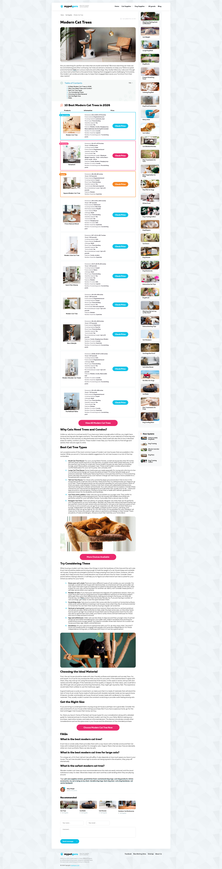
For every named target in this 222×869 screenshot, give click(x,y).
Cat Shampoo (147, 340)
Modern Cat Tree (71, 135)
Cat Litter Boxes (148, 367)
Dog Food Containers (149, 106)
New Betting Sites (139, 854)
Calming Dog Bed (148, 92)
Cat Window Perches (149, 146)
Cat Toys (63, 811)
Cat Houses (102, 811)
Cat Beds (83, 811)
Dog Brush (146, 297)
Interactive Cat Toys (149, 284)
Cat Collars (146, 133)
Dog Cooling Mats (148, 422)
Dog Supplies (140, 6)
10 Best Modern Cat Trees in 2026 (79, 86)
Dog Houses (146, 257)
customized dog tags (105, 779)
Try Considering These (76, 92)
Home (117, 6)
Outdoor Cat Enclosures (126, 811)
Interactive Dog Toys (149, 326)
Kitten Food (146, 203)
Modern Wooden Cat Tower (71, 378)
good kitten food (90, 779)
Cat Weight (146, 37)
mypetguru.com (75, 865)
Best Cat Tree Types (75, 90)
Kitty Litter (146, 119)
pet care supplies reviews (73, 779)
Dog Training (152, 443)
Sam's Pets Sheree (72, 285)
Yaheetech (71, 164)
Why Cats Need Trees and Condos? (80, 88)
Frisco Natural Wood (72, 224)
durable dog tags (96, 781)
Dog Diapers (147, 230)
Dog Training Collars (149, 216)
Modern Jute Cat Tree (71, 255)
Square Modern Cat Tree (71, 193)
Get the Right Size (74, 96)
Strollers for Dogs (148, 380)
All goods (151, 6)
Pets (82, 598)
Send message (68, 841)
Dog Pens (151, 455)
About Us (158, 854)
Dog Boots (146, 64)
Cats (74, 70)
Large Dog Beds (148, 50)
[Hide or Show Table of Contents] (131, 83)
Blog (159, 6)
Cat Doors (146, 243)
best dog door (109, 781)
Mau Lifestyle (71, 343)
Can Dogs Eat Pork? (149, 353)
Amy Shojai (70, 788)
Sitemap (151, 854)
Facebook (128, 854)
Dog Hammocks (148, 271)
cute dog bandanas (122, 781)
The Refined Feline (71, 411)
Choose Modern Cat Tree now (98, 728)
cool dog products (121, 779)
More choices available (98, 557)
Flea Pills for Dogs (148, 190)
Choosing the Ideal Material (77, 94)
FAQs (70, 98)
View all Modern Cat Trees (98, 423)
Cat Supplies (126, 6)
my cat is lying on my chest (79, 781)
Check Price (120, 126)
